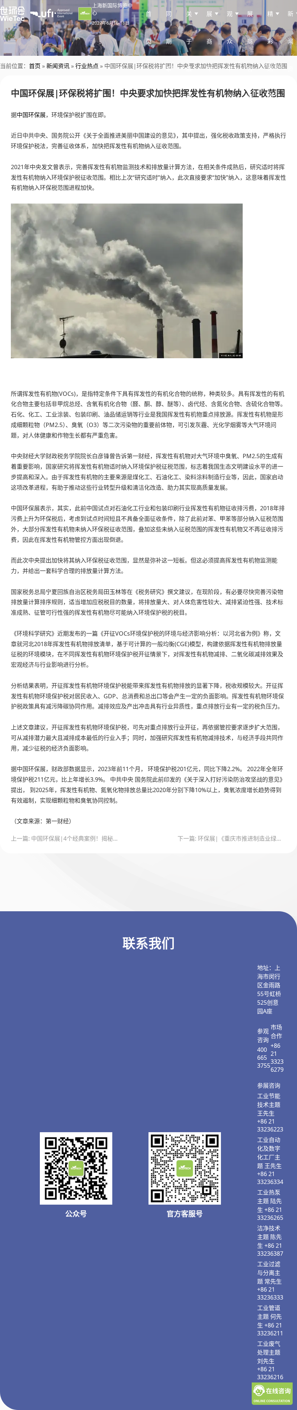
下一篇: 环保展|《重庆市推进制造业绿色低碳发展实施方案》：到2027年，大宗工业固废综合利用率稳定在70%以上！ (231, 838)
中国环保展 (31, 115)
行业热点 (87, 66)
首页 (148, 27)
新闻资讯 (58, 66)
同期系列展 (169, 69)
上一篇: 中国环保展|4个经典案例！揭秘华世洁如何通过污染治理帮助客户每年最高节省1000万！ (65, 838)
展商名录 (250, 55)
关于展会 (189, 55)
